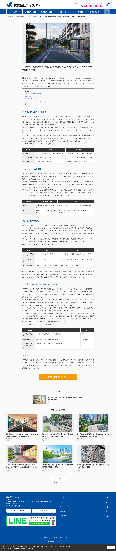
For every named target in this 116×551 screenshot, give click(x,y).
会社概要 (62, 12)
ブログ (62, 502)
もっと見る (58, 478)
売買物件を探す (46, 12)
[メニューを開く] (107, 12)
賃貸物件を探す (30, 12)
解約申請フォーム (65, 516)
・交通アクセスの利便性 (31, 96)
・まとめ (26, 104)
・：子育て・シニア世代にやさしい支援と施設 (37, 101)
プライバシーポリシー (57, 537)
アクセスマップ (64, 507)
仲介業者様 (79, 12)
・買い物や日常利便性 (30, 99)
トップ (14, 12)
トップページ (63, 498)
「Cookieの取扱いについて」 (19, 548)
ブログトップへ (58, 482)
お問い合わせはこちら (58, 377)
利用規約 (46, 537)
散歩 (23, 73)
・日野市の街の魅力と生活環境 (32, 93)
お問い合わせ (95, 12)
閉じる (111, 547)
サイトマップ (69, 537)
